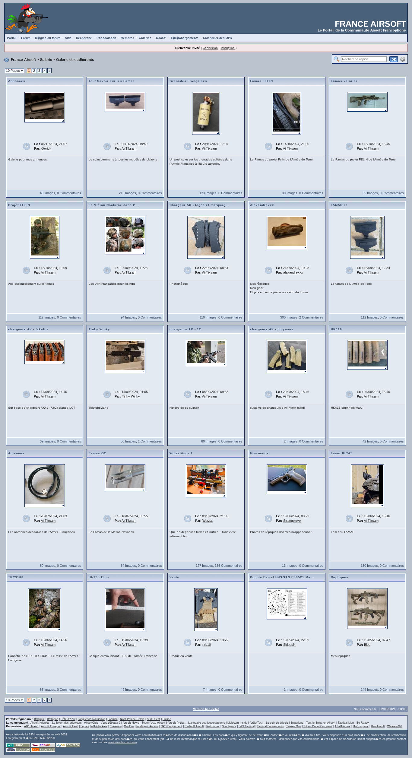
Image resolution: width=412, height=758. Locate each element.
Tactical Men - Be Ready (353, 722)
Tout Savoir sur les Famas (112, 81)
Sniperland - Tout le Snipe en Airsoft (312, 722)
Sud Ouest (153, 719)
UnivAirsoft (378, 726)
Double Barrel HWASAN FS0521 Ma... (282, 577)
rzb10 (206, 644)
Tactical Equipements (270, 726)
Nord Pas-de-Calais (132, 719)
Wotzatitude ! (181, 453)
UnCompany (361, 726)
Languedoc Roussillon (91, 719)
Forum (25, 38)
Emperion (116, 726)
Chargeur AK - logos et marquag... (199, 205)
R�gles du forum (47, 38)
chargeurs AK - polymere (272, 329)
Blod (367, 644)
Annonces (16, 81)
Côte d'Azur (68, 719)
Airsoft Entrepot (51, 726)
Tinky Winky (99, 329)
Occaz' (161, 38)
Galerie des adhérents (75, 60)
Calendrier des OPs (217, 38)
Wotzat (207, 520)
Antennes (16, 453)
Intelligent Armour (147, 726)
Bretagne (52, 719)
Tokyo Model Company (317, 726)
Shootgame (229, 726)
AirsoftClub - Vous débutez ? (102, 722)
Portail (12, 38)
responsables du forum (122, 742)
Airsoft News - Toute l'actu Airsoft (144, 722)
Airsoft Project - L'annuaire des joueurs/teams (196, 722)
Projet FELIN (19, 205)
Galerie (46, 60)
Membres (127, 38)
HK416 (336, 329)
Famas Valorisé (344, 81)
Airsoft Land (70, 726)
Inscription (227, 47)
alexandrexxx (293, 272)
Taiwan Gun (293, 726)
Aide (68, 38)
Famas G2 (97, 453)
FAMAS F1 (339, 205)
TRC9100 (16, 577)
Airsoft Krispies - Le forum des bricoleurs (56, 722)
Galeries (145, 38)
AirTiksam (129, 148)
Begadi (85, 726)
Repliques (339, 577)
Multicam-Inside (237, 722)
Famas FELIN (261, 81)
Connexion (210, 47)
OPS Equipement (171, 726)
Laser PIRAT (341, 453)
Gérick (46, 148)
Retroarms (213, 726)
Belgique (39, 719)
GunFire (129, 726)
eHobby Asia (99, 726)
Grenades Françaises (188, 81)
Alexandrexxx (262, 205)
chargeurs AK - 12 (185, 329)
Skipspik (289, 644)
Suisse (167, 719)
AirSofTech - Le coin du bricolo (269, 722)
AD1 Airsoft (31, 726)
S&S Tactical (247, 726)
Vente (174, 577)
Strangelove (292, 520)
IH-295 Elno (99, 577)
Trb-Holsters (342, 726)
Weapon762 (394, 726)
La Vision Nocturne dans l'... (114, 205)
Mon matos (259, 453)
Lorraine (113, 719)
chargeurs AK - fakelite (28, 329)
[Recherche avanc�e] (402, 59)
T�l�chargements (184, 38)
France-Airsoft (23, 60)
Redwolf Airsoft (194, 726)
